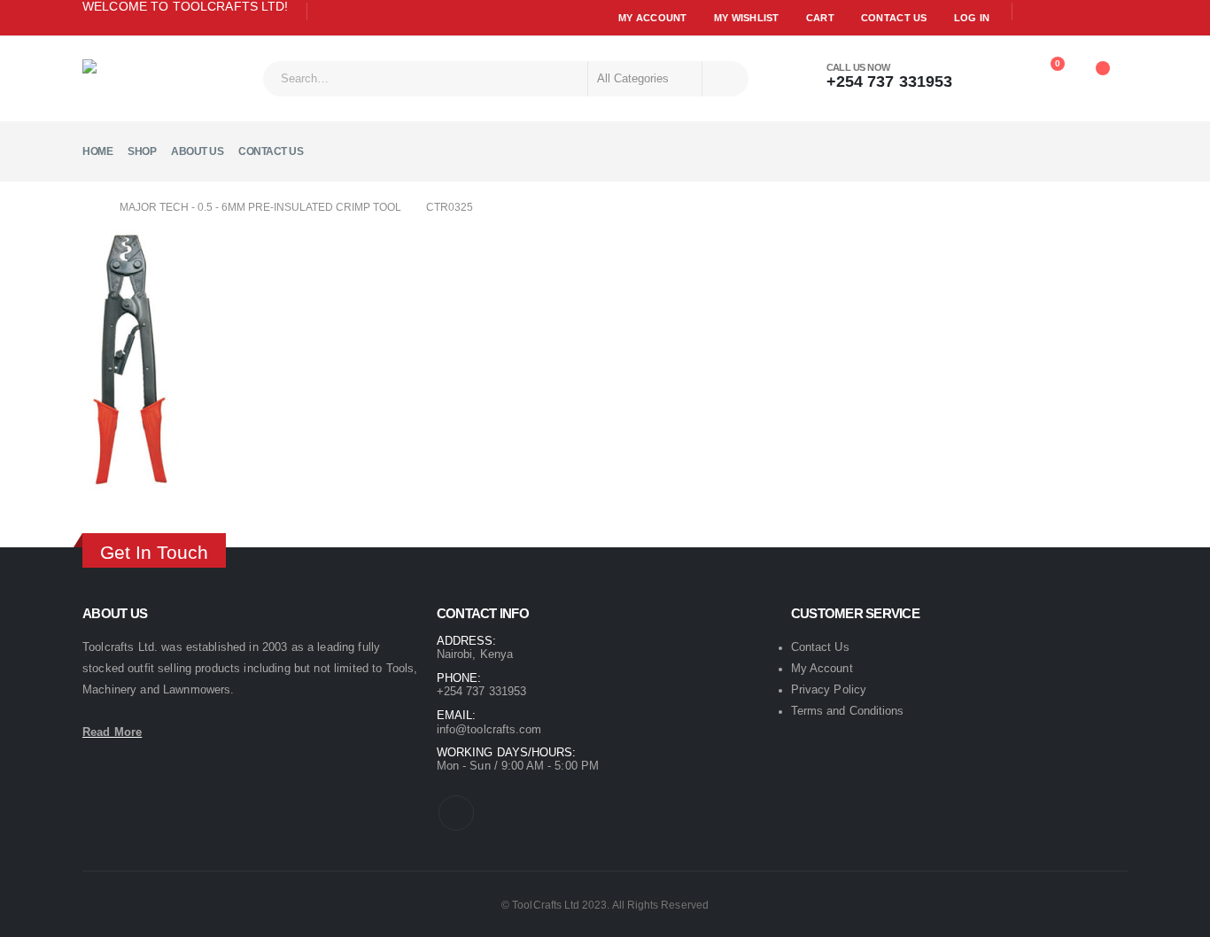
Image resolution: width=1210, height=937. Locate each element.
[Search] (724, 79)
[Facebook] (327, 12)
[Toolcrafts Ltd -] (131, 78)
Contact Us (894, 17)
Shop (142, 151)
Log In (972, 17)
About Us (197, 151)
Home (97, 151)
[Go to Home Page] (88, 207)
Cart (820, 17)
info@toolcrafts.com (489, 729)
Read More (112, 732)
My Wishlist (747, 17)
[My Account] (998, 72)
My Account (652, 17)
